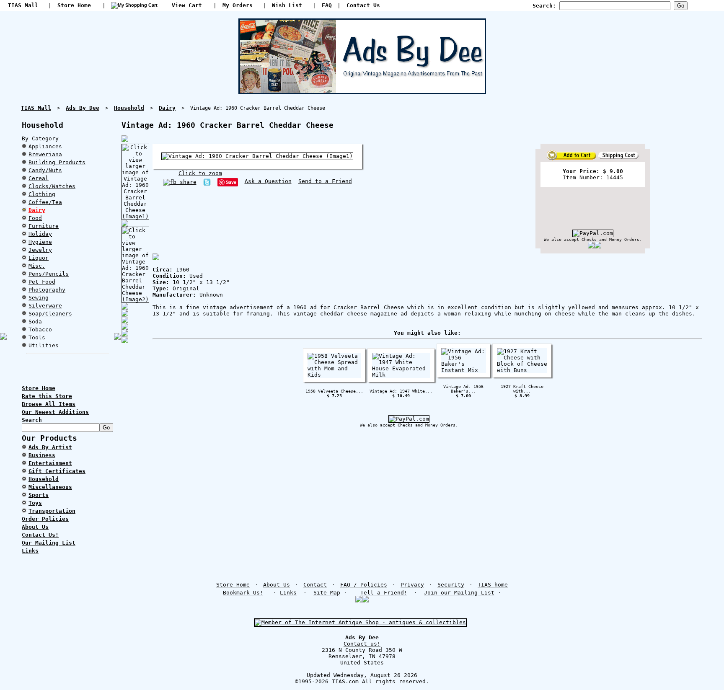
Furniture (43, 226)
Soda (35, 321)
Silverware (45, 305)
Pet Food (41, 282)
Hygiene (40, 242)
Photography (46, 290)
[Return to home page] (362, 91)
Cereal (38, 178)
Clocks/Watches (51, 186)
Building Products (56, 162)
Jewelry (40, 250)
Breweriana (45, 154)
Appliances (45, 146)
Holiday (40, 234)
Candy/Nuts (45, 170)
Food (35, 218)
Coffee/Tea (45, 202)
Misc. (36, 266)
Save (231, 182)
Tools (36, 337)
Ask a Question (268, 181)
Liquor (38, 258)
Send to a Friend (325, 181)
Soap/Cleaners (50, 313)
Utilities (43, 345)
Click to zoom (200, 173)
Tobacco (40, 329)
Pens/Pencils (48, 274)
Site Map (326, 592)
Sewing (38, 298)
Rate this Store (47, 396)
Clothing (41, 194)
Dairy (36, 210)
